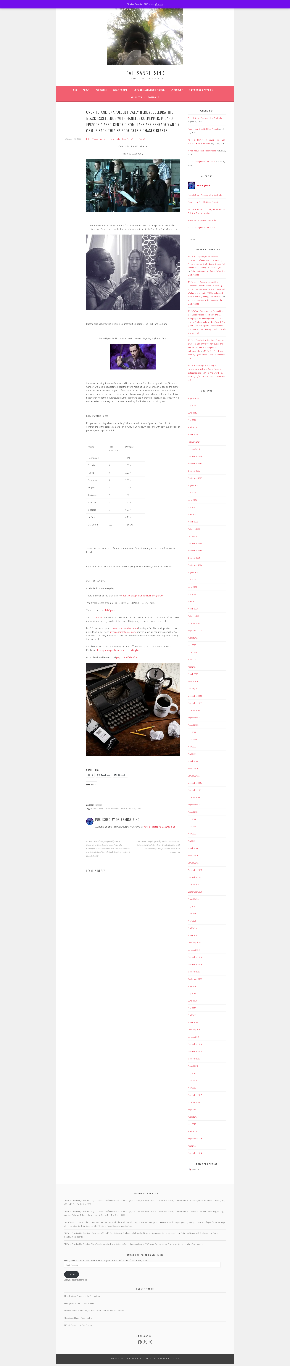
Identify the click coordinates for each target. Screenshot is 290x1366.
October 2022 (194, 710)
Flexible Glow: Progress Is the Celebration (206, 118)
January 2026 (194, 449)
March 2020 (193, 935)
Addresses (101, 90)
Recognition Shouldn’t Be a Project (203, 129)
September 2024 (195, 565)
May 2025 (192, 507)
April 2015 (192, 1145)
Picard (124, 809)
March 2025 (193, 521)
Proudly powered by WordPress (127, 1359)
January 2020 (194, 950)
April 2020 (192, 928)
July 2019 (192, 993)
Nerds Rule (98, 809)
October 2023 (194, 623)
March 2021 (193, 848)
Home (74, 90)
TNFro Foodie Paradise (201, 90)
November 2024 (195, 550)
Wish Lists (136, 97)
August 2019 (193, 986)
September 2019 (195, 979)
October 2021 (194, 797)
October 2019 (194, 971)
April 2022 (192, 754)
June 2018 (192, 1080)
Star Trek (132, 809)
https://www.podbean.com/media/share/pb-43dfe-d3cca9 (115, 139)
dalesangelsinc (145, 73)
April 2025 (192, 514)
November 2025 (195, 463)
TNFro (139, 809)
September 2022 (195, 717)
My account (177, 90)
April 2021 (192, 841)
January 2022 (194, 775)
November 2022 (195, 703)
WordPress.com (171, 1359)
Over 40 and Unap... (112, 809)
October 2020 (194, 884)
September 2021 (195, 804)
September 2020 (195, 891)
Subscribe (71, 1274)
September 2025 (195, 478)
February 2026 (194, 441)
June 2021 (192, 826)
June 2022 (192, 739)
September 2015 (195, 1138)
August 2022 (193, 725)
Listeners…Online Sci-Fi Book (149, 90)
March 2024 (193, 608)
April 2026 (192, 427)
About (86, 90)
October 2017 (194, 1102)
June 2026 (192, 412)
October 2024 (194, 558)
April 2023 (192, 666)
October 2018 (194, 1058)
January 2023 (194, 688)
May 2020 (192, 920)
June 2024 (192, 587)
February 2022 (194, 768)
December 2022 (195, 695)
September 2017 (195, 1109)
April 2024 (192, 601)
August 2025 (193, 485)
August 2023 (193, 637)
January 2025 (194, 536)
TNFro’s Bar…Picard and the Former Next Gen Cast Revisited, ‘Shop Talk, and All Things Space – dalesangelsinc (205, 315)
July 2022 (192, 732)
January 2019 (194, 1037)
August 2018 (193, 1066)
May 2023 (192, 659)
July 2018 (192, 1073)
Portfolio (153, 97)
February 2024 (194, 616)
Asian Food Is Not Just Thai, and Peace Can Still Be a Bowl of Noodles (94, 1310)
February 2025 (194, 529)
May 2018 (192, 1087)
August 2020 (193, 899)
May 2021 (192, 833)
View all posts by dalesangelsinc (159, 826)
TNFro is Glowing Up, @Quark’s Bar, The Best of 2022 (102, 1215)
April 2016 (192, 1131)
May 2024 (192, 594)
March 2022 (193, 761)
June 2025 (192, 500)
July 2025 (192, 492)
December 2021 (195, 783)
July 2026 (192, 405)
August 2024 (193, 572)
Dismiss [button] (159, 4)
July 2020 (192, 906)
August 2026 (193, 398)
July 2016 (192, 1124)
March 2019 (193, 1022)
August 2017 (193, 1116)
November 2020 (195, 877)
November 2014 (195, 1153)
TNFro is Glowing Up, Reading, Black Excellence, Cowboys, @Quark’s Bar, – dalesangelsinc (204, 369)
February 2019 (194, 1029)
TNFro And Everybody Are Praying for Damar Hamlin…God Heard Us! (206, 355)
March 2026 (193, 434)
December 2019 (195, 957)
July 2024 (192, 579)
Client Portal (120, 90)
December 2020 (195, 870)
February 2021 (194, 855)
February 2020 (194, 942)
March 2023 (193, 674)
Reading (98, 805)
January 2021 (194, 862)
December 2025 (195, 456)
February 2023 (194, 681)
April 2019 (192, 1015)
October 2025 (194, 471)
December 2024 (195, 543)
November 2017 (195, 1095)
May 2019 (192, 1008)
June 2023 (192, 652)
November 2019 (195, 964)
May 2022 (192, 746)
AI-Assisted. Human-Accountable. (202, 150)
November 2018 (195, 1051)
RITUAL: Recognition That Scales (201, 161)
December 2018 (195, 1044)
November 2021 (195, 790)
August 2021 (193, 812)
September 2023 (195, 630)
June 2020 (192, 913)
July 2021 (192, 819)
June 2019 (192, 1000)
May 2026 (192, 420)
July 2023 (192, 645)
